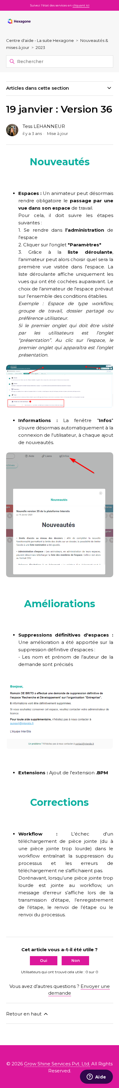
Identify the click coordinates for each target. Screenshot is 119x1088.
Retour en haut (24, 1014)
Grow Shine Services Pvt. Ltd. (57, 1064)
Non (75, 960)
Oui (43, 960)
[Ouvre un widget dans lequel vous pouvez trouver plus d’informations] (96, 1077)
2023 (40, 47)
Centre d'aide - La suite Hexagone (40, 40)
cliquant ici (81, 5)
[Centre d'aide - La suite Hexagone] (19, 21)
